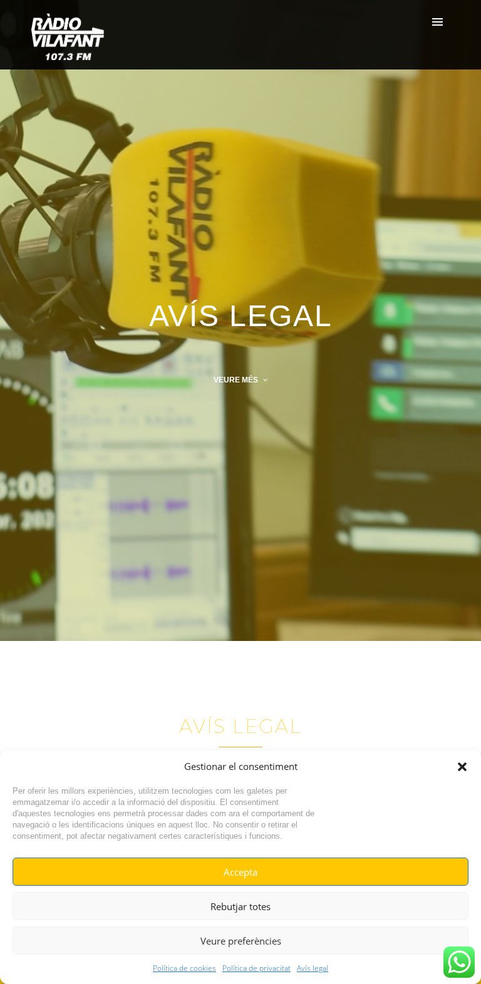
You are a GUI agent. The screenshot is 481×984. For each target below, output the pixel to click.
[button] (462, 767)
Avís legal (312, 968)
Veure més (237, 380)
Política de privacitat (256, 968)
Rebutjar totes (240, 906)
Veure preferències (240, 941)
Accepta (240, 872)
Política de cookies (184, 968)
